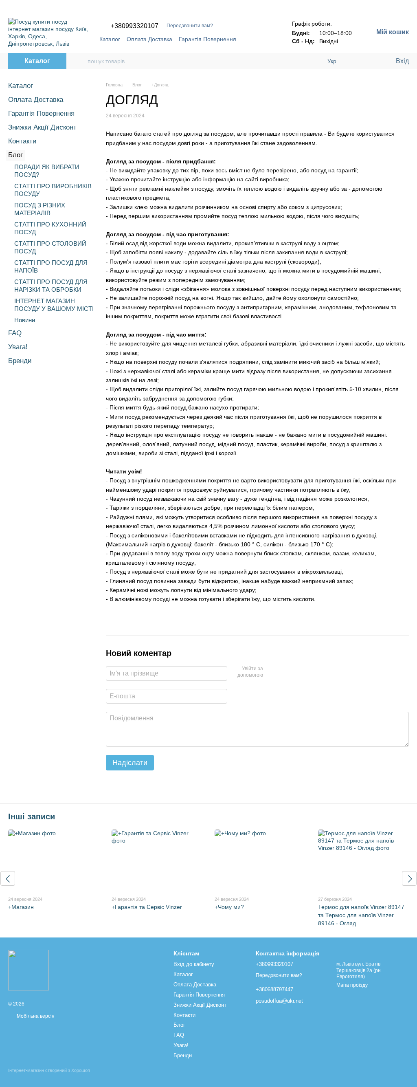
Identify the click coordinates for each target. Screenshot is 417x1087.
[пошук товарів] (81, 61)
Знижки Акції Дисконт (42, 127)
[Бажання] (372, 61)
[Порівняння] (356, 61)
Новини (24, 320)
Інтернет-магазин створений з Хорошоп (49, 1070)
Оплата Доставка (149, 39)
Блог (15, 155)
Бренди (20, 361)
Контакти (22, 141)
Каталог (109, 39)
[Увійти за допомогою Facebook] (272, 672)
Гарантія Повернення (207, 39)
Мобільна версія (35, 1016)
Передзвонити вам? (190, 26)
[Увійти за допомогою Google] (285, 672)
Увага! (18, 347)
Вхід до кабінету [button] (193, 964)
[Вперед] (409, 878)
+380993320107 (134, 26)
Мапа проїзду (352, 985)
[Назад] (7, 878)
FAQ (15, 333)
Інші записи (31, 816)
